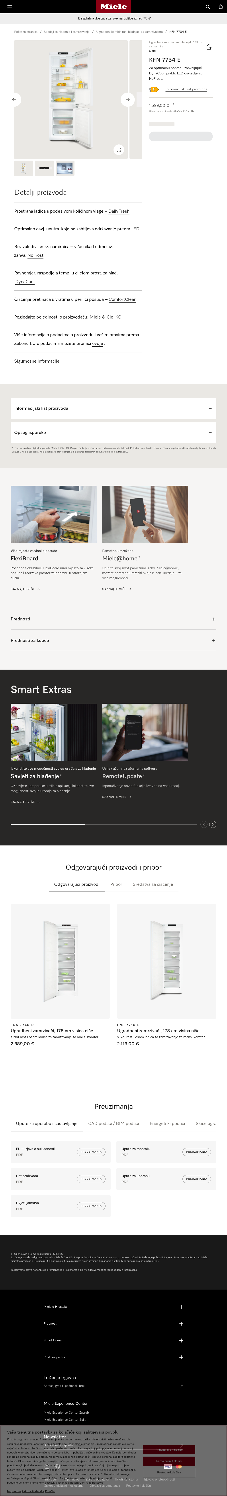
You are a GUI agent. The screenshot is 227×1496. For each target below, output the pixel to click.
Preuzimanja (91, 1152)
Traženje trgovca (60, 1378)
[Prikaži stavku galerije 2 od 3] (44, 169)
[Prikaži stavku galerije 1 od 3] (23, 169)
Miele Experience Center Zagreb (66, 1412)
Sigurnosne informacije (36, 361)
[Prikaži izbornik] (9, 6)
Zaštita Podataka (33, 1491)
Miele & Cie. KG (106, 317)
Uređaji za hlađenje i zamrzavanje (67, 31)
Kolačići (50, 1491)
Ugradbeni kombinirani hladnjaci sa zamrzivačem (129, 31)
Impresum (14, 1491)
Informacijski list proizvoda (186, 89)
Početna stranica (25, 31)
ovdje (97, 343)
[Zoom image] (119, 149)
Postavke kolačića (169, 1472)
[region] (78, 99)
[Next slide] (128, 100)
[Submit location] (181, 1387)
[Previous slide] (14, 100)
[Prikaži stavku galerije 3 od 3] (65, 169)
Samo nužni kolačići (169, 1461)
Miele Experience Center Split (65, 1419)
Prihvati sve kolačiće (169, 1449)
